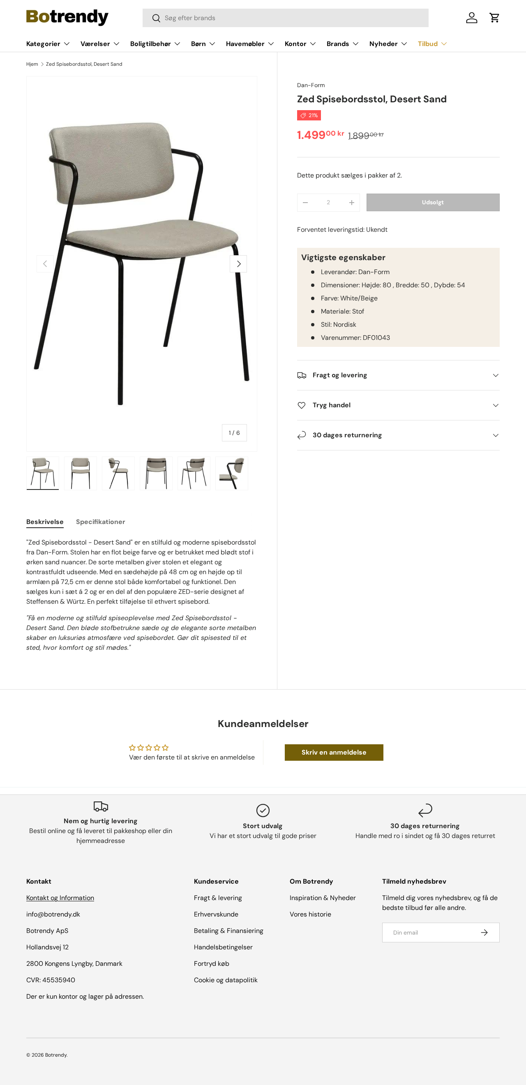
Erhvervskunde (216, 914)
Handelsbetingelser (223, 947)
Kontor (296, 43)
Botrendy (56, 1055)
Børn (198, 43)
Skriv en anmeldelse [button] (334, 752)
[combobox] (285, 18)
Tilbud (428, 43)
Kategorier (43, 43)
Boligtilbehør (150, 43)
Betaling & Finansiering (228, 930)
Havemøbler (245, 43)
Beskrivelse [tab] (45, 521)
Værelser (95, 43)
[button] (495, 18)
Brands (338, 43)
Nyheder (383, 43)
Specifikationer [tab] (100, 521)
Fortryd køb (211, 963)
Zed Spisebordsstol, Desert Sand (84, 64)
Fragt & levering (218, 897)
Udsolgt (433, 202)
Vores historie (310, 914)
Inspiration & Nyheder (323, 897)
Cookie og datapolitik (226, 980)
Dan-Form (311, 85)
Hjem (32, 64)
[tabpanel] (141, 595)
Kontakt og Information (60, 897)
